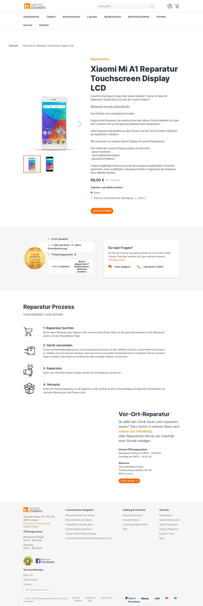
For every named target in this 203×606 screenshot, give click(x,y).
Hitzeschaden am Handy (78, 519)
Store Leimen (30, 579)
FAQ (125, 529)
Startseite (13, 45)
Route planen (128, 480)
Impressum (90, 597)
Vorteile (161, 16)
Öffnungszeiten (116, 259)
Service (27, 25)
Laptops (92, 16)
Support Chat (166, 533)
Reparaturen (100, 59)
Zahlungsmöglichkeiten (135, 524)
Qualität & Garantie (169, 519)
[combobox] (126, 6)
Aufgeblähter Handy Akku (79, 524)
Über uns (28, 575)
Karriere (27, 584)
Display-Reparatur (169, 529)
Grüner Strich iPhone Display (80, 533)
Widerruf (78, 600)
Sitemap (76, 597)
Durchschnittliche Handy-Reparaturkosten (88, 538)
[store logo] (35, 6)
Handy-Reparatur (168, 524)
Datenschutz (107, 597)
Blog (161, 538)
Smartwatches (71, 16)
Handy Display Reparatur (78, 529)
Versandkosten (131, 519)
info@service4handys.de (36, 523)
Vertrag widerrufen (38, 589)
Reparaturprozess (132, 515)
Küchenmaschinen (138, 16)
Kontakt (44, 25)
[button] (79, 124)
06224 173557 (31, 526)
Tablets (51, 16)
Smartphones (31, 16)
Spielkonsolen (112, 16)
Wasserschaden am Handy (79, 515)
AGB (90, 600)
